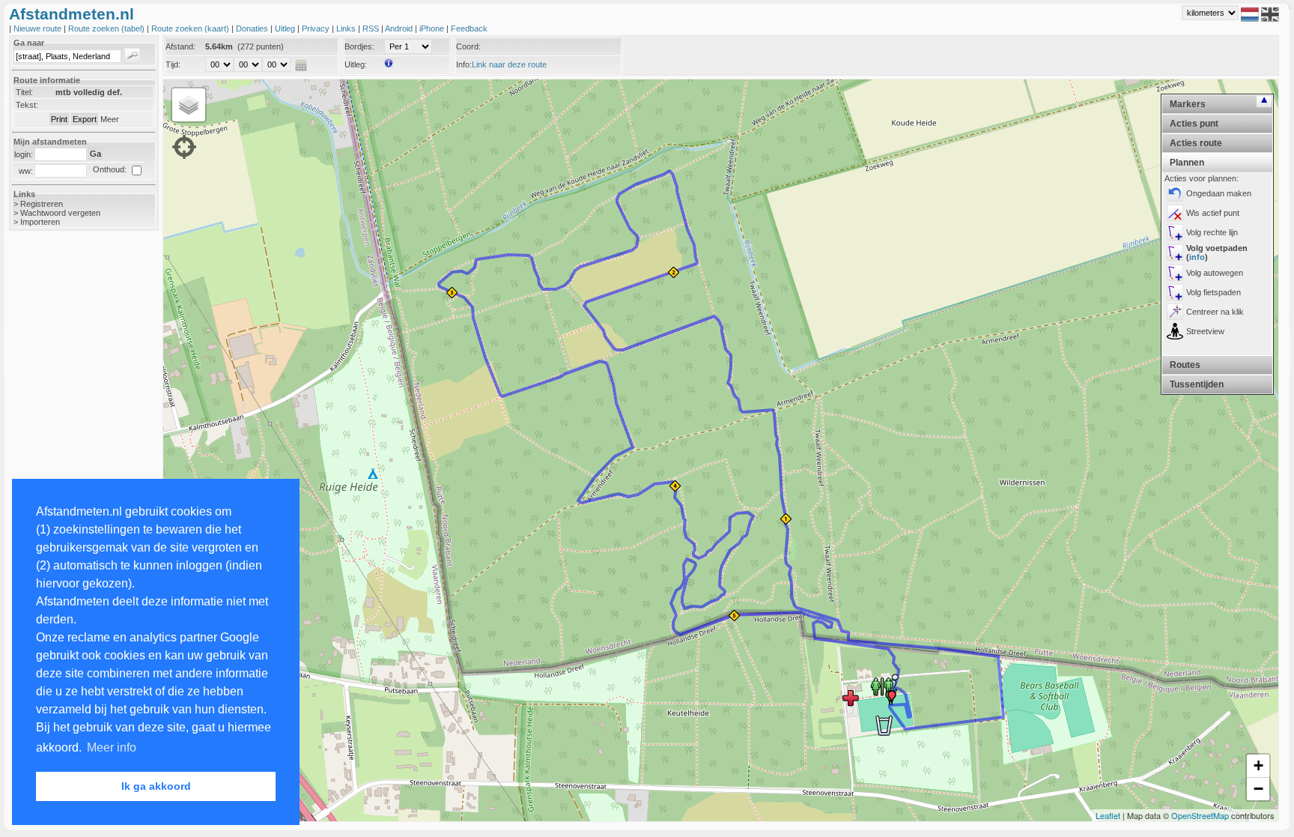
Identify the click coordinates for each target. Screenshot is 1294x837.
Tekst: (27, 104)
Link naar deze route (509, 64)
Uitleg (286, 28)
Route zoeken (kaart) (191, 28)
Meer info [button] (111, 747)
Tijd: (172, 64)
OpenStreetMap (1200, 815)
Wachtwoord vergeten (60, 212)
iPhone (432, 28)
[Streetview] (1175, 331)
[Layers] (188, 104)
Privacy (317, 28)
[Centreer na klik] (1175, 311)
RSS (371, 28)
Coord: (468, 46)
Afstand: (180, 46)
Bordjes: (359, 46)
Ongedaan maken (1218, 193)
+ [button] (1258, 765)
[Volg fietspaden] (1175, 292)
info (1197, 257)
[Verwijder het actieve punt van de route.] (1175, 213)
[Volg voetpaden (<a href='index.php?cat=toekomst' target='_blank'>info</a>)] (1175, 252)
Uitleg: (355, 64)
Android (400, 28)
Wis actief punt (1212, 212)
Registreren (41, 203)
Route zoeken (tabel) (107, 28)
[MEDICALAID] (851, 698)
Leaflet (1108, 815)
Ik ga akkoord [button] (156, 786)
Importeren (40, 221)
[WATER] (884, 725)
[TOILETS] (882, 686)
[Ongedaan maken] (1175, 193)
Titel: (24, 92)
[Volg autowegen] (1175, 273)
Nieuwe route (38, 28)
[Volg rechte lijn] (1175, 232)
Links (347, 28)
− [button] (1258, 788)
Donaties (253, 28)
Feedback (469, 28)
